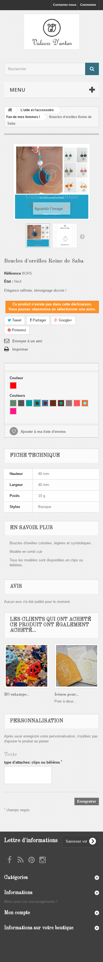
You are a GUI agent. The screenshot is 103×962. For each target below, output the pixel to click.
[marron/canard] (61, 403)
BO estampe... (16, 695)
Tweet (16, 320)
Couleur (17, 378)
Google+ (65, 320)
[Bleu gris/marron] (45, 403)
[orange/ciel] (85, 403)
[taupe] (69, 403)
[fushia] (13, 411)
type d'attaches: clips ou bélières (33, 762)
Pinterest (18, 330)
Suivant (82, 236)
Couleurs (18, 395)
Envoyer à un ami (27, 341)
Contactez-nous (64, 4)
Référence (12, 273)
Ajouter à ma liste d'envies (43, 432)
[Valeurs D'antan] (51, 31)
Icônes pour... (66, 695)
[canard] (29, 403)
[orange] (77, 403)
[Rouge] (13, 385)
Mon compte (17, 912)
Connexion (88, 4)
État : (8, 281)
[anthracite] (21, 403)
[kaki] (13, 403)
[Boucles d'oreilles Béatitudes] (38, 235)
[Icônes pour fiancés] (76, 665)
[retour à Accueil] (10, 110)
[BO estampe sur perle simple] (26, 665)
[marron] (53, 403)
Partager (39, 320)
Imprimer (20, 349)
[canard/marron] (37, 403)
